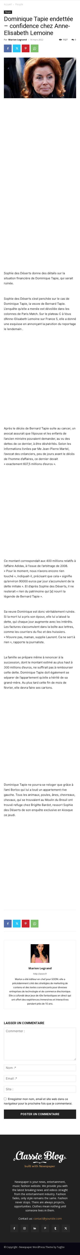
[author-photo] (40, 962)
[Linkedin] (35, 1228)
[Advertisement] (40, 143)
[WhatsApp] (34, 48)
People (19, 4)
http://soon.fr (40, 973)
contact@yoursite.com (47, 1218)
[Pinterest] (26, 48)
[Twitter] (17, 48)
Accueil (8, 4)
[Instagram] (24, 1228)
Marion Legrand (17, 39)
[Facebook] (8, 48)
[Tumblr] (55, 1228)
